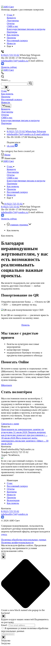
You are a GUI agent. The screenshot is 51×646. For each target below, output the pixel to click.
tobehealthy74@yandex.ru (14, 60)
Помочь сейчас (9, 67)
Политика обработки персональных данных (23, 539)
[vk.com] (2, 64)
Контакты (12, 491)
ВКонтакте (6, 385)
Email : (5, 625)
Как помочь (13, 503)
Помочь (25, 325)
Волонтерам (13, 500)
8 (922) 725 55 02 (10, 55)
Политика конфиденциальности (17, 542)
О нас (10, 483)
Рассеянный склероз (17, 486)
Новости (11, 494)
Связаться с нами (10, 423)
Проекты (11, 497)
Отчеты (10, 489)
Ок (3, 554)
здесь (4, 534)
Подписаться (7, 634)
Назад (7, 106)
